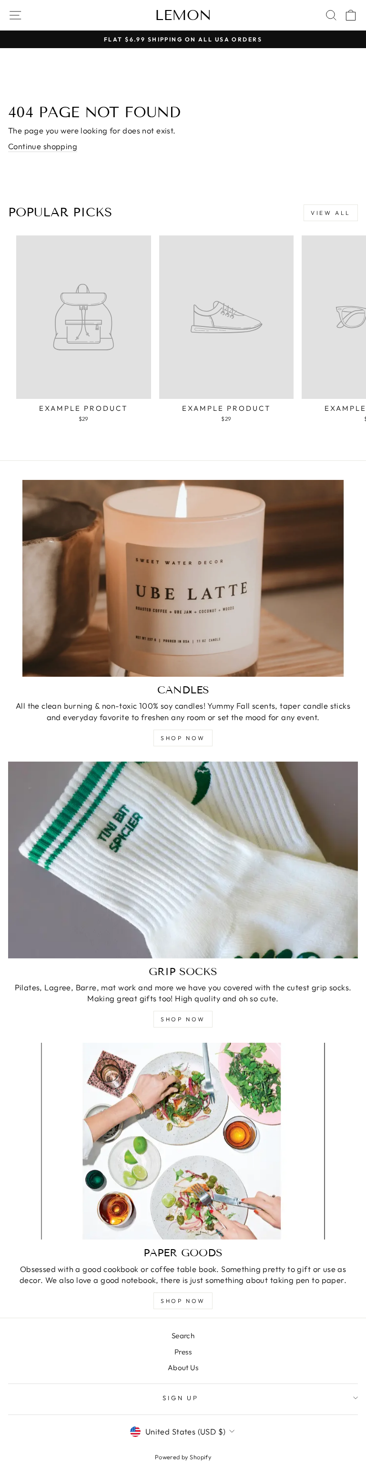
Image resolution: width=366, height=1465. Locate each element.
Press (183, 1351)
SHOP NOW (183, 738)
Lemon (183, 15)
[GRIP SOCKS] (183, 860)
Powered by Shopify (183, 1457)
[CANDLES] (183, 578)
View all (331, 212)
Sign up (181, 1398)
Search (183, 1335)
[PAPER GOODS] (183, 1141)
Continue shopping (42, 146)
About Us (183, 1367)
